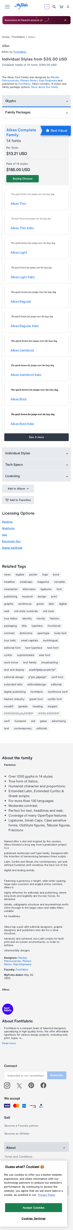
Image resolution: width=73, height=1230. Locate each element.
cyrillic (8, 655)
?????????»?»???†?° (18, 713)
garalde (23, 706)
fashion (54, 618)
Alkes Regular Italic (25, 325)
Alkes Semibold (22, 350)
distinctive (25, 633)
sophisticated (25, 655)
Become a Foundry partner (21, 1126)
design (42, 596)
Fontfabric (18, 37)
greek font (36, 699)
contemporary (23, 728)
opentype (43, 633)
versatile (59, 582)
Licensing (12, 475)
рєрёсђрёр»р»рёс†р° (42, 669)
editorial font (12, 648)
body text (60, 633)
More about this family (44, 87)
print (54, 596)
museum (27, 596)
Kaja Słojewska (48, 80)
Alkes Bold (19, 399)
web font (44, 655)
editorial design (14, 677)
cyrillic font (55, 699)
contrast (9, 633)
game (43, 721)
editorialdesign (36, 684)
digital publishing (15, 691)
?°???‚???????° (48, 713)
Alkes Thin (18, 203)
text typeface (33, 648)
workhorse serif (58, 691)
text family (29, 662)
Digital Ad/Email (12, 548)
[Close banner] (65, 20)
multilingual (50, 640)
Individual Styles (17, 453)
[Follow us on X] (20, 1085)
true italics (10, 618)
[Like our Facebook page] (45, 1085)
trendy (41, 618)
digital (63, 604)
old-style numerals (26, 611)
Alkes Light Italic (23, 277)
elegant (52, 706)
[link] (61, 6)
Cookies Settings (33, 1218)
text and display (14, 669)
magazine (43, 582)
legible (20, 574)
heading (38, 706)
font (59, 589)
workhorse (25, 604)
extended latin (13, 684)
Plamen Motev (29, 80)
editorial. (56, 684)
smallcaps (26, 582)
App (4, 535)
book (56, 574)
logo (45, 574)
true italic (10, 640)
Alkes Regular (21, 301)
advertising (59, 721)
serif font (57, 677)
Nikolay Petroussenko (15, 959)
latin (51, 604)
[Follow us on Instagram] (8, 1085)
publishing (10, 596)
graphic (8, 604)
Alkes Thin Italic (22, 228)
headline (9, 582)
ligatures (46, 589)
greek (40, 604)
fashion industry (14, 699)
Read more (9, 1043)
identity (27, 618)
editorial (41, 728)
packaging (10, 626)
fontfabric (37, 691)
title (24, 626)
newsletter (11, 589)
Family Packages (17, 112)
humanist (20, 721)
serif (7, 721)
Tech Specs (14, 464)
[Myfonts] (21, 8)
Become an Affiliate (16, 1134)
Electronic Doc (11, 541)
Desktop (7, 522)
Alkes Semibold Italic (26, 374)
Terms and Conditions (18, 1157)
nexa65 (8, 706)
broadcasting (49, 662)
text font (52, 648)
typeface (37, 626)
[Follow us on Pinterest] (33, 1085)
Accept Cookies (34, 1208)
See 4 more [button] (36, 437)
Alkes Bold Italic (22, 423)
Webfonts (8, 528)
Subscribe (56, 1075)
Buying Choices (22, 179)
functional (54, 626)
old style (48, 611)
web (6, 611)
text (6, 728)
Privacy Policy (46, 1195)
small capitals (29, 640)
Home (6, 37)
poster (33, 574)
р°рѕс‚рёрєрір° (38, 677)
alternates (29, 589)
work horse (11, 662)
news (7, 574)
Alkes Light (19, 252)
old (33, 721)
